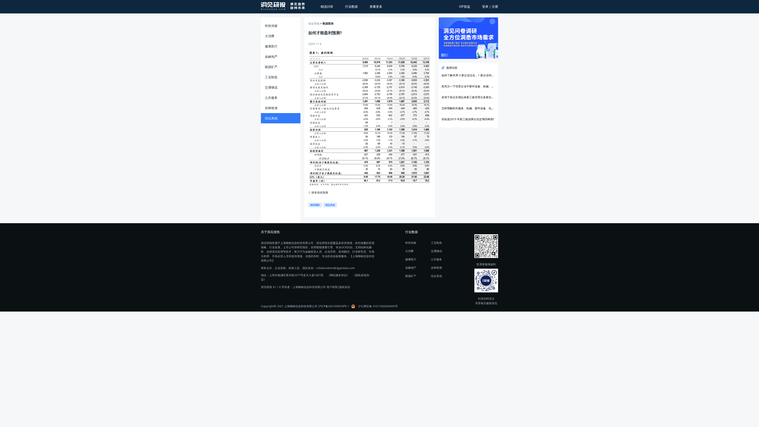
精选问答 (327, 6)
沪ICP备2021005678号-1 (333, 306)
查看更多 (376, 6)
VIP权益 (464, 6)
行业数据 (351, 6)
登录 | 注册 (490, 6)
